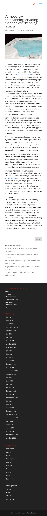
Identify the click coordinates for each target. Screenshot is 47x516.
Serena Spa (11, 178)
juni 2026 (9, 320)
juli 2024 (9, 351)
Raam (8, 476)
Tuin (8, 482)
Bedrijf (8, 452)
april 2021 (10, 425)
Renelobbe (12, 30)
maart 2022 (10, 408)
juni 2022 (9, 404)
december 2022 (12, 398)
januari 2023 (10, 394)
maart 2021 (10, 428)
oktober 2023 (11, 374)
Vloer (8, 492)
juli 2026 (9, 317)
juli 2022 (9, 401)
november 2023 (12, 371)
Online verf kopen (11, 299)
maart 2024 (10, 361)
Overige (31, 30)
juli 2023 (9, 377)
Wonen (8, 496)
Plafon (8, 472)
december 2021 (12, 414)
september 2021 (12, 418)
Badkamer (10, 449)
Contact (7, 307)
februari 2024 (11, 364)
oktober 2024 (11, 344)
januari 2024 (10, 367)
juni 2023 (9, 381)
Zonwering (10, 499)
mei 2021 (9, 421)
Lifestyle (9, 465)
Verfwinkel (8, 294)
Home (7, 292)
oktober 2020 (11, 438)
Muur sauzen (9, 302)
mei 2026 (9, 324)
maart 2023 (10, 388)
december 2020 (12, 435)
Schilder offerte (10, 297)
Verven (8, 489)
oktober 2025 (11, 330)
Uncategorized (11, 486)
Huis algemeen (11, 459)
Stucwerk (9, 479)
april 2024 (10, 357)
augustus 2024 (11, 347)
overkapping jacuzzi (23, 74)
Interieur (9, 462)
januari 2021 (10, 431)
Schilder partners (11, 305)
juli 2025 (9, 334)
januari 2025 (10, 341)
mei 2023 (9, 384)
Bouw (8, 455)
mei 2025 (9, 337)
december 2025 (12, 327)
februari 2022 (11, 411)
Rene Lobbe (31, 513)
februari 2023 (11, 391)
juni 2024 (9, 354)
